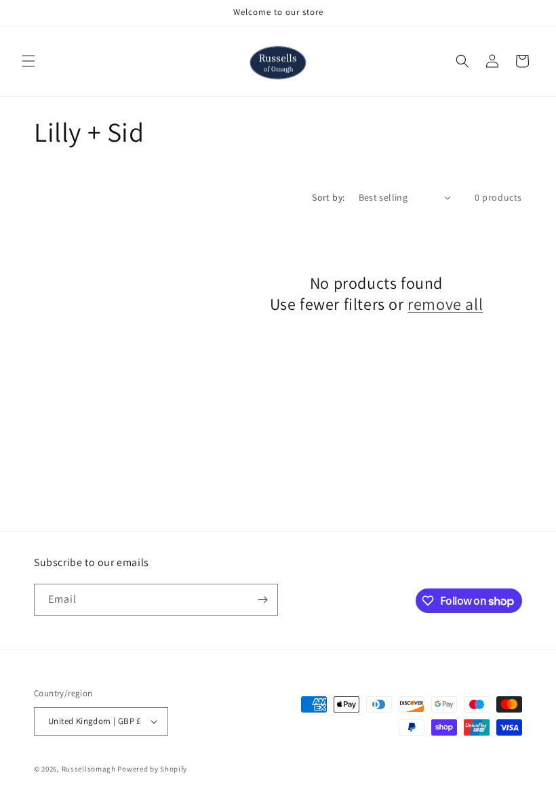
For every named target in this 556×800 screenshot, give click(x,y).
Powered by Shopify (152, 769)
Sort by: (328, 197)
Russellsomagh (89, 769)
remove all (445, 304)
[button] (28, 61)
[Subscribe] (262, 600)
